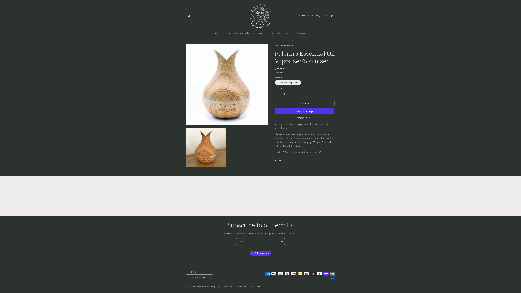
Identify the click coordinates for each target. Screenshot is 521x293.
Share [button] (280, 160)
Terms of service (256, 286)
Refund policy (229, 286)
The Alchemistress (199, 287)
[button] (189, 16)
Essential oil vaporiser (288, 83)
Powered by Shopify (213, 287)
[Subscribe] (282, 241)
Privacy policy (242, 286)
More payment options (304, 118)
